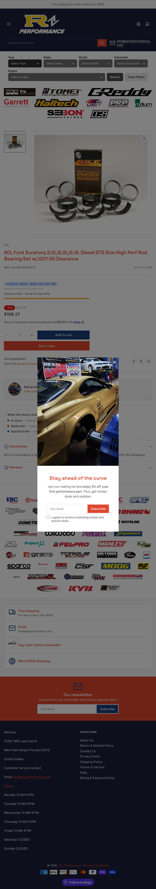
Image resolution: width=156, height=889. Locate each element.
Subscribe (98, 509)
